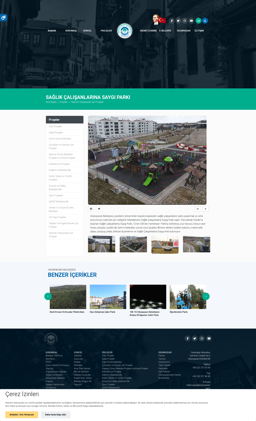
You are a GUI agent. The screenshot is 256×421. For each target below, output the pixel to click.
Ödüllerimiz (51, 387)
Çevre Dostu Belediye (60, 138)
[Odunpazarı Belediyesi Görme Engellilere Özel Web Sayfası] (205, 21)
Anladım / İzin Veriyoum (22, 415)
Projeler (106, 31)
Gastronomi (164, 362)
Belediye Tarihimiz (54, 355)
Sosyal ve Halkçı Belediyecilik (57, 187)
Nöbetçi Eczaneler (82, 375)
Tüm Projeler (55, 126)
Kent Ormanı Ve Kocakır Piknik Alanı (67, 312)
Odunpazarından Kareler (169, 375)
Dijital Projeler (56, 132)
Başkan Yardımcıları (55, 384)
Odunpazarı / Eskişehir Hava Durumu (70, 19)
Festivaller (163, 368)
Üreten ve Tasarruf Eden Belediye (61, 209)
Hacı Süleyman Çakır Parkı (102, 312)
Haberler (78, 355)
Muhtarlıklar (163, 378)
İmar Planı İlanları (82, 368)
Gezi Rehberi (164, 371)
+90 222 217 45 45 (201, 376)
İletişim (199, 31)
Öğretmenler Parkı (179, 312)
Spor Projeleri (56, 195)
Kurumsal (71, 31)
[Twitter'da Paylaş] (100, 208)
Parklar (161, 355)
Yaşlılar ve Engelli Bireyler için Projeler (64, 225)
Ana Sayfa (51, 102)
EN (198, 21)
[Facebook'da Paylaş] (92, 208)
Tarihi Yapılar (164, 365)
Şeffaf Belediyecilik (58, 201)
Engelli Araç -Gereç (83, 378)
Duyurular (78, 359)
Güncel (87, 31)
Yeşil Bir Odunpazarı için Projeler (61, 235)
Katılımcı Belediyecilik (60, 170)
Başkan (52, 31)
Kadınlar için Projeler (59, 164)
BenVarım (50, 359)
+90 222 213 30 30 (201, 367)
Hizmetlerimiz (148, 31)
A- (206, 209)
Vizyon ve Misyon (54, 375)
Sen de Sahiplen (81, 371)
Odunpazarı (184, 31)
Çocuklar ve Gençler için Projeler (61, 146)
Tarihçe (161, 359)
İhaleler (77, 362)
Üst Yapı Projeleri (57, 217)
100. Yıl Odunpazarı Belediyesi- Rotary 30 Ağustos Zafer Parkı (145, 313)
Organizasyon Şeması (56, 371)
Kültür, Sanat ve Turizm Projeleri (60, 178)
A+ (198, 209)
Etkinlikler (78, 365)
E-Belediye (165, 31)
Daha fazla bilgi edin (55, 415)
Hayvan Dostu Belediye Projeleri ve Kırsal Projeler (62, 156)
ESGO (48, 362)
